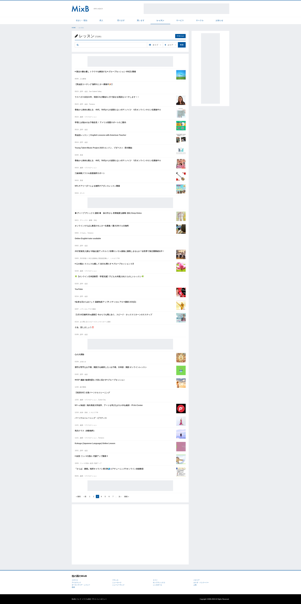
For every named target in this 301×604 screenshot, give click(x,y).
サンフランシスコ (159, 582)
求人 (101, 20)
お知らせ (219, 20)
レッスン (160, 20)
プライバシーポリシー (99, 599)
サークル (200, 20)
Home (74, 27)
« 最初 (78, 496)
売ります (121, 20)
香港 (73, 587)
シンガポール (157, 585)
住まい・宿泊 (81, 20)
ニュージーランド (118, 585)
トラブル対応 (86, 599)
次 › (120, 496)
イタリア (196, 580)
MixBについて (76, 599)
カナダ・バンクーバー (201, 582)
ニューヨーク (116, 582)
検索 (182, 45)
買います (140, 20)
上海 (194, 585)
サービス (180, 20)
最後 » (126, 496)
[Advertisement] (186, 8)
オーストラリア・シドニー (81, 585)
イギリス (75, 580)
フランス (115, 580)
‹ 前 (85, 496)
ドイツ (155, 580)
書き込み (181, 36)
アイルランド (76, 582)
